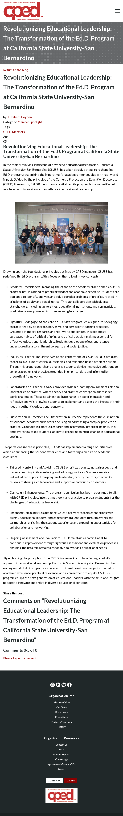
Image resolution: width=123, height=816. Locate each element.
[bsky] (64, 685)
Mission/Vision (61, 702)
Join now (55, 780)
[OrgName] (23, 11)
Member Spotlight (30, 122)
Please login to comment (20, 658)
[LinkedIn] (58, 685)
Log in (71, 780)
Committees (61, 717)
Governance (61, 712)
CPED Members (14, 132)
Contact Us (61, 744)
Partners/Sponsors (61, 721)
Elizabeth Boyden (20, 117)
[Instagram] (52, 685)
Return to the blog (15, 70)
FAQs (62, 749)
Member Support (61, 754)
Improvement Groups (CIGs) (61, 764)
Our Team (61, 707)
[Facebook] (69, 685)
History (61, 726)
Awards (61, 769)
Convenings (61, 759)
